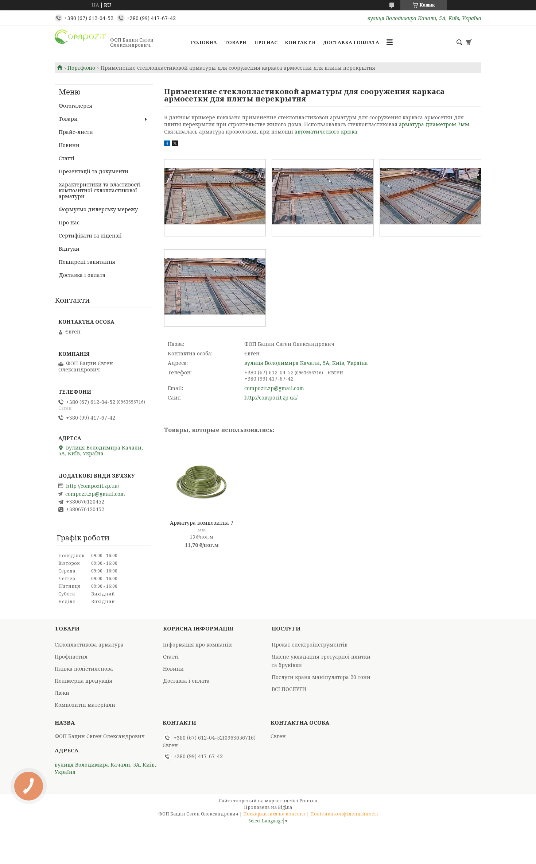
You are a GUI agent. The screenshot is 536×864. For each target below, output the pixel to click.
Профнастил (71, 656)
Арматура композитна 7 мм (201, 525)
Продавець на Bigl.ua (268, 807)
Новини (69, 145)
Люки (62, 692)
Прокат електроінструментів (309, 644)
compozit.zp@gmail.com (274, 388)
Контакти (300, 42)
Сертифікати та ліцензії (90, 235)
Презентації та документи (93, 171)
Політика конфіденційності (344, 814)
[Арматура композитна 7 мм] (202, 479)
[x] (175, 144)
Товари (235, 42)
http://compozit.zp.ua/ (271, 397)
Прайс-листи (76, 131)
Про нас (265, 42)
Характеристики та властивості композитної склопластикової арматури (100, 190)
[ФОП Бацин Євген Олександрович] (80, 42)
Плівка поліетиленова (84, 668)
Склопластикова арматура (89, 644)
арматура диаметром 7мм (434, 124)
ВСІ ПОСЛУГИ (289, 689)
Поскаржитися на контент (274, 814)
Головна (204, 42)
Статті (66, 158)
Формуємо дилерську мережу (98, 209)
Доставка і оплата (351, 42)
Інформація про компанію (198, 644)
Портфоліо (81, 68)
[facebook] (167, 144)
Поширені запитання (87, 261)
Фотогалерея (75, 105)
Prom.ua (308, 801)
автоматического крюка (326, 131)
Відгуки (69, 248)
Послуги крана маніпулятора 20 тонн (321, 677)
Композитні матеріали (85, 704)
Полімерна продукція (83, 680)
